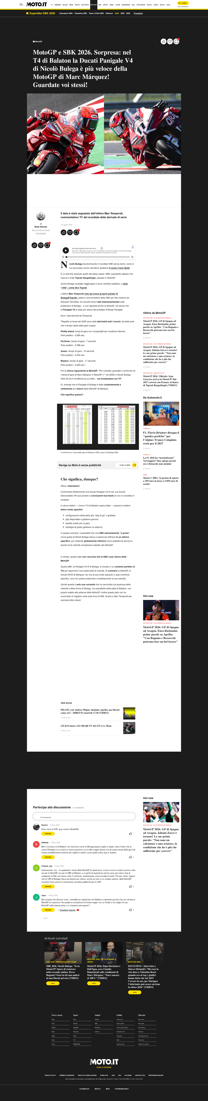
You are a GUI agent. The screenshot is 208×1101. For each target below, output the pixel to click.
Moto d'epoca (141, 1027)
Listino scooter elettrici (122, 1027)
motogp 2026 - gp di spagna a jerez (101, 960)
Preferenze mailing (156, 1075)
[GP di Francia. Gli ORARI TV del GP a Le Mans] (129, 728)
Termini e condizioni (66, 1075)
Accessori (140, 1031)
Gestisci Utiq (140, 1075)
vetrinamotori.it (122, 1089)
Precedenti (138, 13)
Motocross (76, 1031)
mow (108, 1089)
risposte (72, 910)
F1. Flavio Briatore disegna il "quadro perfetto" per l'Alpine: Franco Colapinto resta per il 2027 (161, 438)
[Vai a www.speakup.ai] (132, 246)
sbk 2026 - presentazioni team (61, 962)
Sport (75, 1015)
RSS (119, 1075)
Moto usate (141, 1023)
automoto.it (84, 1089)
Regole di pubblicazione (87, 1075)
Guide (53, 1031)
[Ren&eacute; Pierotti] (40, 215)
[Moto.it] (36, 4)
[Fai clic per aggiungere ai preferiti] (170, 41)
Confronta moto (120, 1044)
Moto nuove (141, 1019)
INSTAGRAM (41, 233)
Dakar (74, 1036)
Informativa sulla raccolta (10, 1096)
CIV (74, 1040)
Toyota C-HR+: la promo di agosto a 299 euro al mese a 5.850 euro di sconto (161, 480)
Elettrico (54, 1027)
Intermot (97, 1031)
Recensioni (119, 1036)
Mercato (141, 1015)
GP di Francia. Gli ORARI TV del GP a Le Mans (86, 726)
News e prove (57, 1015)
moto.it (98, 1089)
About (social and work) (41, 230)
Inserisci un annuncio (143, 1044)
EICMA (97, 1019)
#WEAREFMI (76, 1044)
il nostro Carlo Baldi (119, 267)
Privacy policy (50, 1075)
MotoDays (97, 1027)
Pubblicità (104, 1075)
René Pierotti (41, 226)
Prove (53, 1023)
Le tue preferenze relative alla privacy (38, 1096)
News (53, 1019)
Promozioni (141, 1040)
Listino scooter (120, 1023)
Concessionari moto (143, 1036)
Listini (119, 1015)
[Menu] (21, 4)
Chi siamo (128, 1075)
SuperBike (75, 1027)
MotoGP (38, 41)
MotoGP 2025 (134, 962)
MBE (96, 1023)
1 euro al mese (124, 465)
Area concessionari (183, 6)
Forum (53, 1044)
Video (53, 1040)
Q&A (118, 1040)
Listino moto (120, 1019)
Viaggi (53, 1036)
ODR (113, 1075)
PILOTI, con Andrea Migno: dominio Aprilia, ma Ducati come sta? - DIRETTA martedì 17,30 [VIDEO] (90, 711)
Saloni (97, 1015)
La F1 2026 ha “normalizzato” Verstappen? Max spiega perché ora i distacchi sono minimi (159, 460)
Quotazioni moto (121, 1031)
